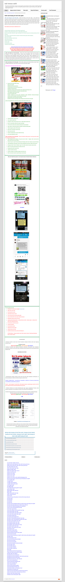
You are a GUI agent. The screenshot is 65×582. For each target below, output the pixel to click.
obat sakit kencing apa (11, 540)
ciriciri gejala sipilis (10, 485)
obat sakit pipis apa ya (11, 545)
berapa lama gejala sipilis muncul (13, 470)
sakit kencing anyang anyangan (13, 565)
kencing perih (9, 500)
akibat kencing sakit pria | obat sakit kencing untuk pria (17, 465)
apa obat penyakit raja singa (12, 466)
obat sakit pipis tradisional (12, 548)
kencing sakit (9, 502)
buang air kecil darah (11, 473)
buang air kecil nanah (11, 474)
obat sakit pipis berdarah (11, 546)
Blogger (54, 90)
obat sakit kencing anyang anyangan (14, 539)
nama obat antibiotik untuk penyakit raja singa (15, 510)
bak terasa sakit (11, 3)
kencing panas (9, 499)
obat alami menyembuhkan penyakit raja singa (15, 518)
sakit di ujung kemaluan (50, 45)
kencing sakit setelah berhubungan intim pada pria (16, 506)
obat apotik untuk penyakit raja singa (14, 527)
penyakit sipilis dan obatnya (12, 553)
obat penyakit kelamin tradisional (11, 438)
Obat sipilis (25, 10)
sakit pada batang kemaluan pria (13, 566)
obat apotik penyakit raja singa (12, 525)
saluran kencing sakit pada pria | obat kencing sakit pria (17, 570)
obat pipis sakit (10, 536)
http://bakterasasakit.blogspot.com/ (23, 421)
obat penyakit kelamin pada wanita (52, 79)
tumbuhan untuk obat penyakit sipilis (14, 574)
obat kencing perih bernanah (12, 531)
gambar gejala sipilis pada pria (12, 490)
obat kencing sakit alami (11, 533)
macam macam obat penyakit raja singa (14, 507)
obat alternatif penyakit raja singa (13, 521)
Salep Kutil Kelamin (34, 10)
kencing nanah (9, 498)
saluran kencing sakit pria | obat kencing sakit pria (16, 571)
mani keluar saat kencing (11, 508)
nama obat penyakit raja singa (12, 511)
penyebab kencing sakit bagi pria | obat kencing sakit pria (17, 556)
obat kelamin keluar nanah (12, 529)
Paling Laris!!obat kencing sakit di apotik (14, 552)
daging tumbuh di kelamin (15, 10)
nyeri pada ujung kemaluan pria (13, 516)
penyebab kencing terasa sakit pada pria (14, 558)
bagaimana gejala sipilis (11, 469)
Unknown (10, 452)
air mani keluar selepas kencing (13, 462)
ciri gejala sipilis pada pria (12, 482)
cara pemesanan (22, 339)
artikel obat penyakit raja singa (12, 468)
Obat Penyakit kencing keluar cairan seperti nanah (13, 445)
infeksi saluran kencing (11, 494)
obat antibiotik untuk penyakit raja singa (14, 524)
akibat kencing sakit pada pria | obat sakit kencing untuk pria (18, 464)
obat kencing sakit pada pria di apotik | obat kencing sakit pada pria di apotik (21, 535)
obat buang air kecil (10, 528)
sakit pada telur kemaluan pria (12, 569)
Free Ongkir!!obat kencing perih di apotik (14, 487)
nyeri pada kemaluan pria (11, 515)
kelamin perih (9, 495)
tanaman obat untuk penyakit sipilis (13, 573)
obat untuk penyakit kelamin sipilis (11, 440)
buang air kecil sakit (10, 475)
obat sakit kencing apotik (11, 541)
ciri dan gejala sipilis (11, 479)
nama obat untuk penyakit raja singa (13, 514)
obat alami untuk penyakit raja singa (13, 520)
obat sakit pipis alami (11, 544)
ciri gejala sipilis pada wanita (12, 483)
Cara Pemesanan (52, 10)
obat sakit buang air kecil (11, 453)
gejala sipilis (9, 491)
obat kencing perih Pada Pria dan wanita (14, 532)
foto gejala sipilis (10, 486)
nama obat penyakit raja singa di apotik (14, 512)
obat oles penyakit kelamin (51, 52)
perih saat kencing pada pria (12, 560)
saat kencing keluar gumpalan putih (13, 561)
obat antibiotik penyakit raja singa (13, 523)
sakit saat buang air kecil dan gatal (14, 15)
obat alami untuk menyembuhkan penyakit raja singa (16, 519)
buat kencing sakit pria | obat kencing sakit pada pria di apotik (18, 478)
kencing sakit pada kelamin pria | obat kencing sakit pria (17, 504)
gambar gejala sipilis (11, 489)
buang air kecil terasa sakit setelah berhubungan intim (17, 477)
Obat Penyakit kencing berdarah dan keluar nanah (13, 447)
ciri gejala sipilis (10, 481)
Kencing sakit (44, 10)
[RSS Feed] (59, 579)
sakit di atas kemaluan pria (12, 562)
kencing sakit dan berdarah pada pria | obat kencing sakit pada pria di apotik (21, 503)
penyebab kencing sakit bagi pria (13, 554)
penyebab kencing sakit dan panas (13, 557)
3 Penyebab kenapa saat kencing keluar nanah (13, 449)
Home (6, 10)
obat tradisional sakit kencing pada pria (14, 550)
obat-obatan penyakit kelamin (51, 59)
